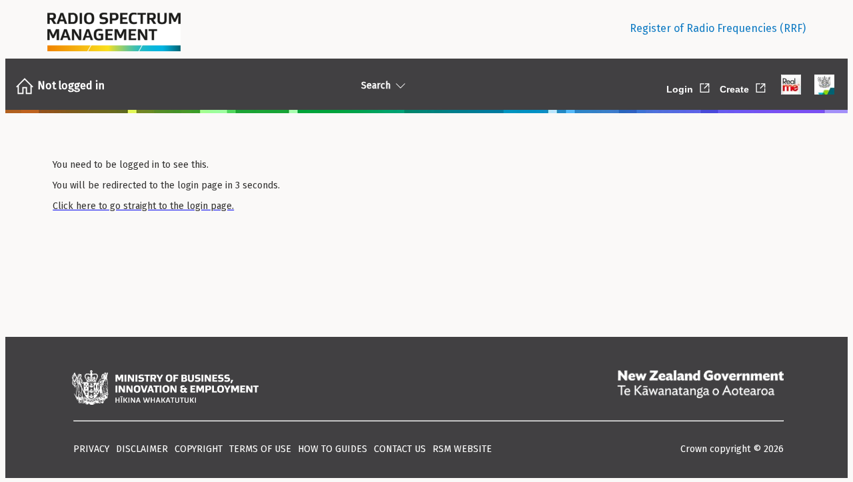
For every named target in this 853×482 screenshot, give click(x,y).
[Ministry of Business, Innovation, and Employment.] (165, 388)
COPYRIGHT (199, 449)
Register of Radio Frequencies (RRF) (718, 28)
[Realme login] (791, 86)
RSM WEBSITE (462, 449)
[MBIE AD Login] (824, 86)
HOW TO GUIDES (332, 449)
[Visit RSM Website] (114, 29)
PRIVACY (91, 449)
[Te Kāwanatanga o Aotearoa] (700, 388)
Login (689, 87)
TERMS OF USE (260, 449)
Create (744, 87)
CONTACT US (400, 449)
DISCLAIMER (142, 449)
